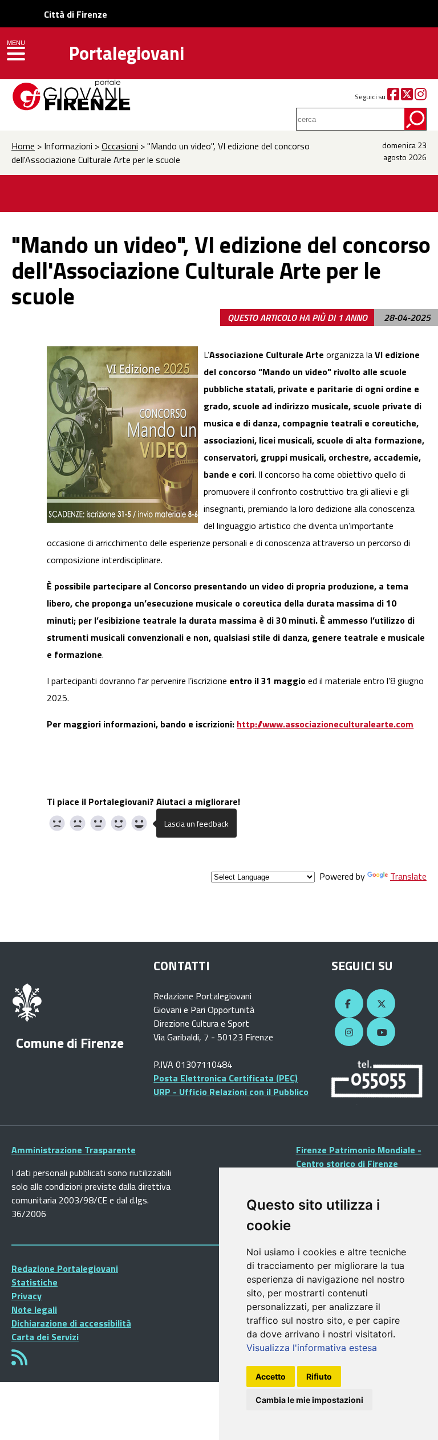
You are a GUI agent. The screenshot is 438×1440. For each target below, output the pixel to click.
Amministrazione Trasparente (73, 1150)
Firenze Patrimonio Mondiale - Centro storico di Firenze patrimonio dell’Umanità (358, 1163)
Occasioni (120, 146)
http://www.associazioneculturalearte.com (325, 724)
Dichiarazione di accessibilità (71, 1323)
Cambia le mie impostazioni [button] (309, 1400)
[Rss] (19, 1361)
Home (23, 146)
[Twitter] (407, 96)
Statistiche (34, 1282)
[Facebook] (393, 96)
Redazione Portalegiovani (64, 1268)
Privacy (26, 1296)
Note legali (34, 1309)
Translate (408, 876)
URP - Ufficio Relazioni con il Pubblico (231, 1092)
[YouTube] (379, 1032)
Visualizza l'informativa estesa (311, 1347)
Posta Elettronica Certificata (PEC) (225, 1078)
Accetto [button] (271, 1376)
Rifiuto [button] (319, 1376)
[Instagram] (421, 96)
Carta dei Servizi (45, 1337)
